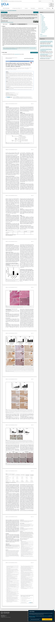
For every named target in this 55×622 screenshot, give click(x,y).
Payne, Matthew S (5, 18)
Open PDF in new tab (35, 52)
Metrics (41, 34)
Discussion (43, 21)
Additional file (43, 24)
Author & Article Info (43, 35)
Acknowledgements (44, 29)
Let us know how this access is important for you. (10, 48)
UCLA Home (48, 8)
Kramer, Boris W (27, 18)
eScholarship (2, 10)
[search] (53, 1)
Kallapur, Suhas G (11, 18)
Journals (26, 8)
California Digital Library (4, 615)
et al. (1, 19)
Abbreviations (43, 25)
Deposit (51, 3)
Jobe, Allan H (16, 18)
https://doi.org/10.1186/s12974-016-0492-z (7, 22)
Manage (51, 5)
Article (41, 14)
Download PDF (3, 12)
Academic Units (40, 8)
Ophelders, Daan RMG (6, 17)
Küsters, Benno (23, 17)
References (43, 32)
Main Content (4, 52)
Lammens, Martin (18, 17)
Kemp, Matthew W (28, 17)
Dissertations (33, 8)
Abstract (3, 26)
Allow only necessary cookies (35, 619)
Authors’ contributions (44, 28)
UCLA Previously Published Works (12, 10)
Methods (42, 18)
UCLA (6, 10)
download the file (17, 54)
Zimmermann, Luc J (21, 18)
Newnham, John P (34, 17)
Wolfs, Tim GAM (32, 18)
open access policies (33, 47)
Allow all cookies (47, 619)
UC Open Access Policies (16, 8)
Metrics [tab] (13, 24)
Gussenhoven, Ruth (13, 17)
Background (43, 17)
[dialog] (41, 615)
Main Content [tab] (5, 24)
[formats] (6, 12)
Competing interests (44, 26)
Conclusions (43, 22)
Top (53, 609)
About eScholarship (6, 8)
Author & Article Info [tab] (22, 24)
